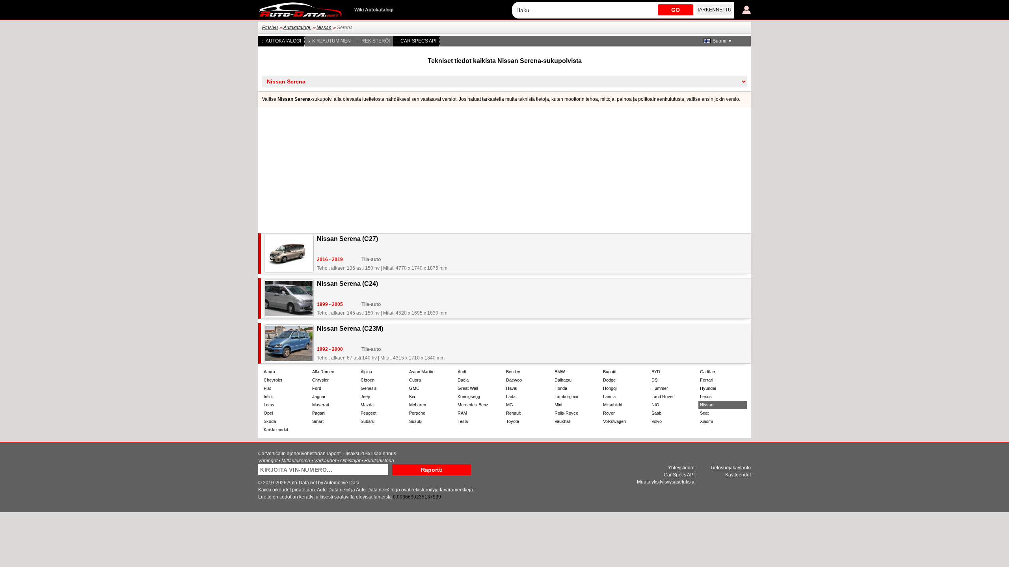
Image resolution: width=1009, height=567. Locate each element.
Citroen (367, 380)
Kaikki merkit (276, 429)
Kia (412, 396)
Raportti (432, 470)
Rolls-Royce (566, 413)
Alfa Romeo (323, 371)
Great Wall (468, 388)
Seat (704, 413)
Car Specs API (418, 41)
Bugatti (609, 371)
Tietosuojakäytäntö (730, 468)
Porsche (417, 413)
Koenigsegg (469, 396)
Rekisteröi (375, 41)
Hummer (660, 388)
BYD (656, 371)
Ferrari (706, 380)
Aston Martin (421, 371)
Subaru (367, 421)
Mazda (367, 404)
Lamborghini (566, 396)
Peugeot (368, 413)
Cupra (415, 380)
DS (654, 380)
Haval (511, 388)
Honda (561, 388)
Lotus (269, 404)
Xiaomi (706, 421)
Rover (609, 413)
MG (509, 404)
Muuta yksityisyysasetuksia (665, 482)
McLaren (417, 404)
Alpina (366, 371)
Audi (462, 371)
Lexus (706, 396)
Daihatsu (563, 380)
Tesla (463, 421)
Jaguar (319, 396)
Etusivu (270, 27)
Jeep (365, 396)
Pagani (318, 413)
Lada (511, 396)
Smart (318, 421)
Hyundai (708, 388)
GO (675, 10)
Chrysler (320, 380)
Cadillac (707, 371)
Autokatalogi (297, 27)
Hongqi (609, 388)
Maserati (320, 404)
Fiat (267, 388)
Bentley (513, 371)
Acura (269, 371)
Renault (513, 413)
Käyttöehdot (738, 475)
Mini (558, 404)
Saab (656, 413)
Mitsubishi (612, 404)
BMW (560, 371)
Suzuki (415, 421)
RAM (462, 413)
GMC (414, 388)
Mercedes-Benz (473, 404)
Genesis (369, 388)
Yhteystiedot (681, 468)
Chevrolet (273, 380)
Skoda (270, 421)
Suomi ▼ (722, 41)
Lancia (609, 396)
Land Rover (663, 396)
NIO (655, 404)
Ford (316, 388)
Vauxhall (562, 421)
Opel (268, 413)
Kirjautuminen (331, 41)
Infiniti (269, 396)
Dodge (609, 380)
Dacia (463, 380)
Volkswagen (614, 421)
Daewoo (514, 380)
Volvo (657, 421)
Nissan (323, 27)
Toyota (512, 421)
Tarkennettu (714, 10)
